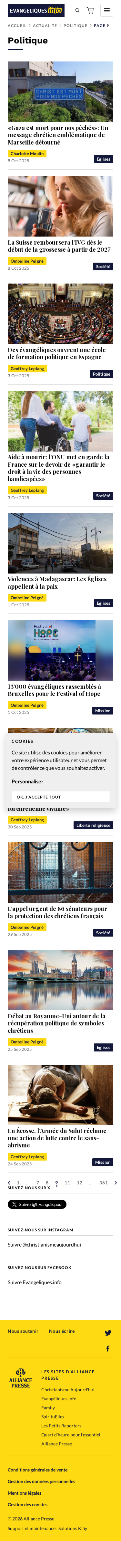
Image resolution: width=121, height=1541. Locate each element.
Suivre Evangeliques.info (35, 1282)
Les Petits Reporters (61, 1425)
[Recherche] (78, 10)
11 (67, 1182)
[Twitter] (108, 1333)
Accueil (17, 25)
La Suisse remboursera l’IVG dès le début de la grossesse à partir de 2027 (59, 246)
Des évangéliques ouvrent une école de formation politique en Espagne (57, 353)
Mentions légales (24, 1493)
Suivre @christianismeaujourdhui (44, 1244)
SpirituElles (52, 1416)
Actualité (45, 25)
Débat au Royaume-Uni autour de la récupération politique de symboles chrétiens (57, 1023)
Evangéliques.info (58, 1398)
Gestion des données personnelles (41, 1481)
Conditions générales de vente (37, 1469)
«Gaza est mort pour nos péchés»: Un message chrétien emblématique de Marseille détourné (58, 135)
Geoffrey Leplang (27, 368)
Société (103, 266)
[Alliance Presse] (21, 1386)
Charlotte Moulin (27, 153)
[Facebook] (108, 1348)
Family (48, 1407)
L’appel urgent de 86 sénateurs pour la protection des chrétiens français (57, 912)
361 (103, 1182)
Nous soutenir (23, 1331)
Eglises (103, 159)
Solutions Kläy (72, 1528)
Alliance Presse (56, 1443)
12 (80, 1182)
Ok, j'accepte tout (39, 797)
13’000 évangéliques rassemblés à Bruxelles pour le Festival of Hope (54, 690)
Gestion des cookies (27, 1504)
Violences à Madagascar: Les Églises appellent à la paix (57, 582)
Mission (102, 710)
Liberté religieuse (93, 825)
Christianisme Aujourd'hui (68, 1389)
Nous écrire (62, 1331)
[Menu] (106, 10)
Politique (75, 25)
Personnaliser (28, 781)
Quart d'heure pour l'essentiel (70, 1434)
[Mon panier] (90, 10)
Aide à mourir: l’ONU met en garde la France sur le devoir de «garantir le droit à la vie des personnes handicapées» (58, 468)
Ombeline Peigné (27, 261)
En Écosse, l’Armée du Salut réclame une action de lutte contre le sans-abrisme (57, 1138)
